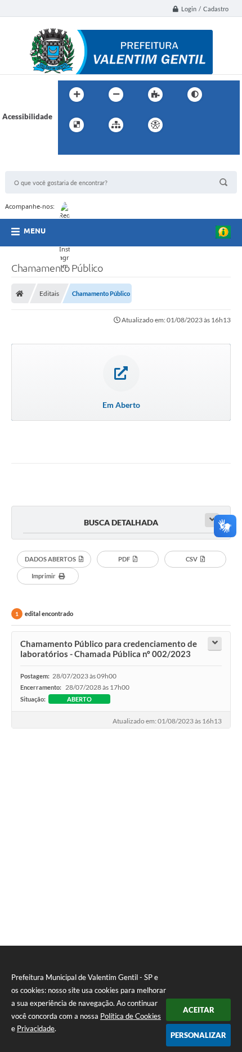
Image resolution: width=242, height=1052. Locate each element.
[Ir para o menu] (212, 125)
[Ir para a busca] (69, 148)
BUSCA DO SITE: (38, 165)
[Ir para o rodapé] (94, 148)
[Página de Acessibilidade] (155, 125)
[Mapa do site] (116, 125)
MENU (35, 231)
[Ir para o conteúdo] (187, 125)
